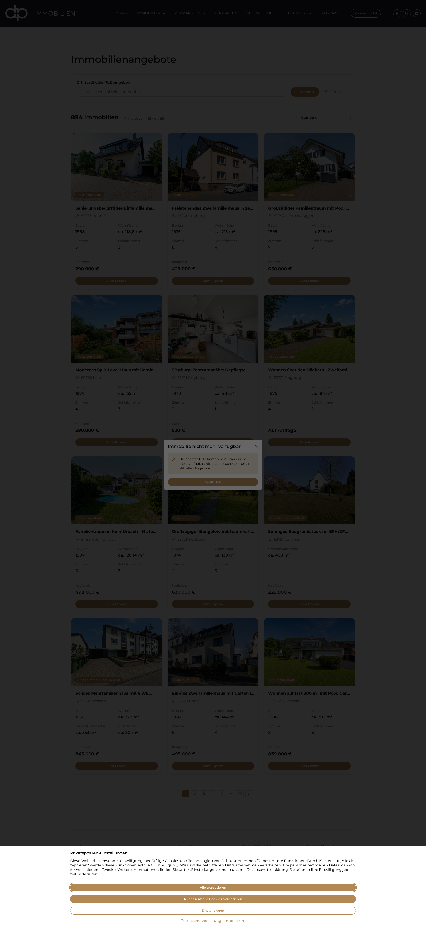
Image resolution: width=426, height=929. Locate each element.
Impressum (235, 921)
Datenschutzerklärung (201, 921)
